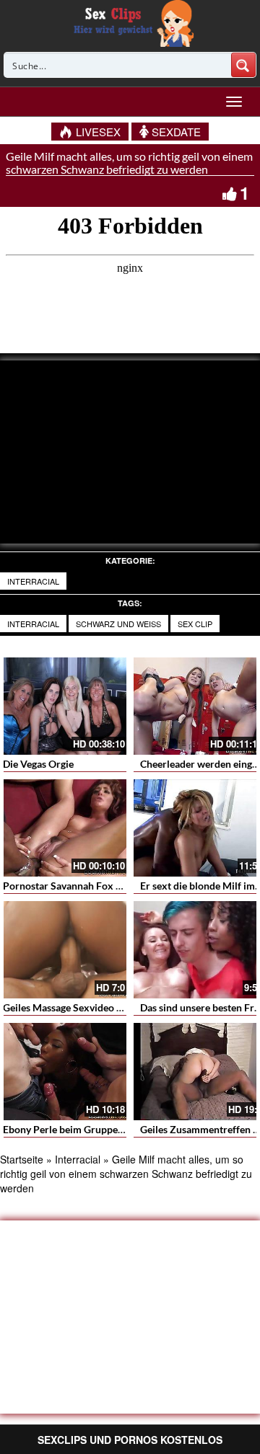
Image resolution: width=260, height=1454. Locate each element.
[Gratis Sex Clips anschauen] (130, 21)
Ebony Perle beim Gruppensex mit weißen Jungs (111, 1129)
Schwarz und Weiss (118, 623)
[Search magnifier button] (243, 65)
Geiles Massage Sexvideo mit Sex (76, 1007)
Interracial (33, 581)
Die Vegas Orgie (38, 764)
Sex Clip (195, 623)
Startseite (21, 1159)
